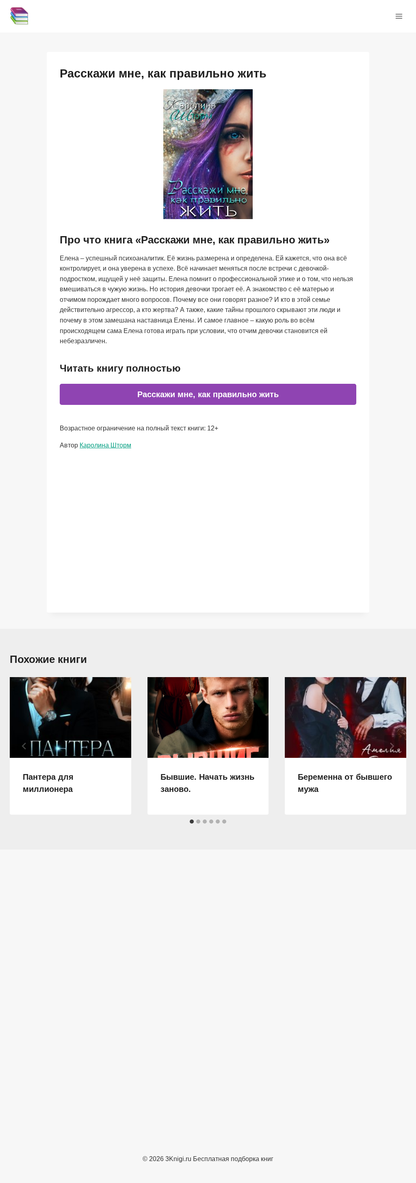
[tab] (192, 821)
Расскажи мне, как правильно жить (208, 394)
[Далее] (391, 746)
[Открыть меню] (398, 16)
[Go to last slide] (24, 746)
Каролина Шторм (105, 445)
